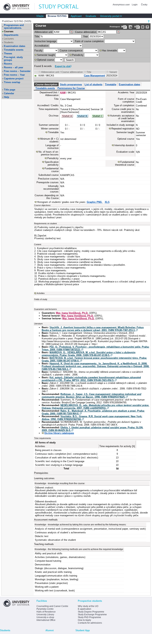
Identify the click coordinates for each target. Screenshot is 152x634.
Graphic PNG (95, 202)
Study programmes (71, 84)
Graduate (91, 16)
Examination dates (14, 46)
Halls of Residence (46, 611)
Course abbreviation (85, 32)
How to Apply (84, 620)
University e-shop (45, 617)
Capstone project (13, 78)
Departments (11, 35)
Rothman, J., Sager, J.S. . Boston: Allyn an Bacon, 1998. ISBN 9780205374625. (91, 395)
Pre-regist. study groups (13, 58)
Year (85, 36)
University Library (45, 614)
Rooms (8, 63)
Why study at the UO (88, 606)
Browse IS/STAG (57, 16)
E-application (84, 609)
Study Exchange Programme (92, 614)
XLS (107, 202)
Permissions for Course (71, 88)
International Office (46, 620)
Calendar (9, 93)
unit (43, 32)
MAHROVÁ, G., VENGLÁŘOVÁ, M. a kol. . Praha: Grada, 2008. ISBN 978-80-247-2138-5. (89, 354)
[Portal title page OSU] (62, 6)
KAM (63, 92)
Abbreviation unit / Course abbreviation (62, 72)
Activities (41, 293)
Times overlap (12, 82)
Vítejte (40, 16)
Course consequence (71, 50)
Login (135, 4)
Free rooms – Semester (17, 71)
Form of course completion (89, 41)
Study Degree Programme (91, 611)
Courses (8, 31)
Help (6, 97)
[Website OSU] (19, 6)
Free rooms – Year (14, 74)
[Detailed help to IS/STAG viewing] (147, 27)
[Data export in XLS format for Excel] (130, 27)
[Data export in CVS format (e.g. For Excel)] (137, 27)
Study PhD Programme (89, 617)
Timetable (110, 84)
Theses (8, 53)
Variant (113, 72)
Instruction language (45, 41)
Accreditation (41, 45)
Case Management (94, 75)
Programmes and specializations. (14, 26)
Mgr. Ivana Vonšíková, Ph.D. (72, 313)
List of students (93, 84)
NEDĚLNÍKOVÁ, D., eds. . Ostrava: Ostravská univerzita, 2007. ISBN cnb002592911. (95, 406)
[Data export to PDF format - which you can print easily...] (124, 27)
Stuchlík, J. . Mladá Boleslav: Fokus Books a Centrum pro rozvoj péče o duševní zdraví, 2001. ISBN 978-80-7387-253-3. (93, 329)
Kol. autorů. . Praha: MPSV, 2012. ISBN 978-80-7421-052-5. (91, 379)
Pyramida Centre (45, 609)
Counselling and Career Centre (52, 606)
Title (36, 36)
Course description (46, 84)
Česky (144, 4)
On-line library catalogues (59, 433)
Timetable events (13, 49)
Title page (9, 89)
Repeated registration (122, 128)
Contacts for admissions (90, 623)
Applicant (76, 16)
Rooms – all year (13, 67)
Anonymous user (121, 4)
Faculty (38, 50)
